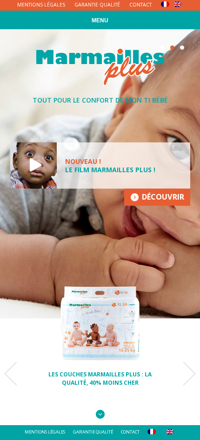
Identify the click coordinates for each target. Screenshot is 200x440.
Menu (100, 20)
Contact (140, 4)
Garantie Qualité (97, 4)
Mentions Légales (41, 4)
